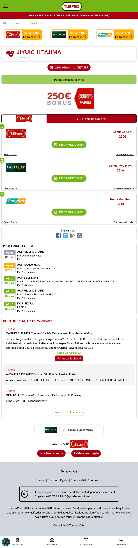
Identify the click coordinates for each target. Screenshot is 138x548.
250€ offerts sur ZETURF (71, 67)
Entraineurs (18, 22)
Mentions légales (58, 480)
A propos (96, 480)
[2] (16, 167)
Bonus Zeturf (10, 154)
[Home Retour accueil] (72, 6)
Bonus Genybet (11, 222)
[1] (16, 133)
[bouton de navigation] (5, 6)
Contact (41, 480)
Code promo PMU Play (123, 188)
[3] (16, 201)
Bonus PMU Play (12, 188)
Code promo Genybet (124, 222)
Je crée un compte (51, 453)
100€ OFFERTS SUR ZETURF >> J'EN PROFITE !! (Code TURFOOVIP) (69, 15)
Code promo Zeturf (125, 154)
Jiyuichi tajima (37, 22)
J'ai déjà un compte (86, 453)
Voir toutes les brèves (69, 412)
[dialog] (6, 542)
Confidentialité (80, 480)
